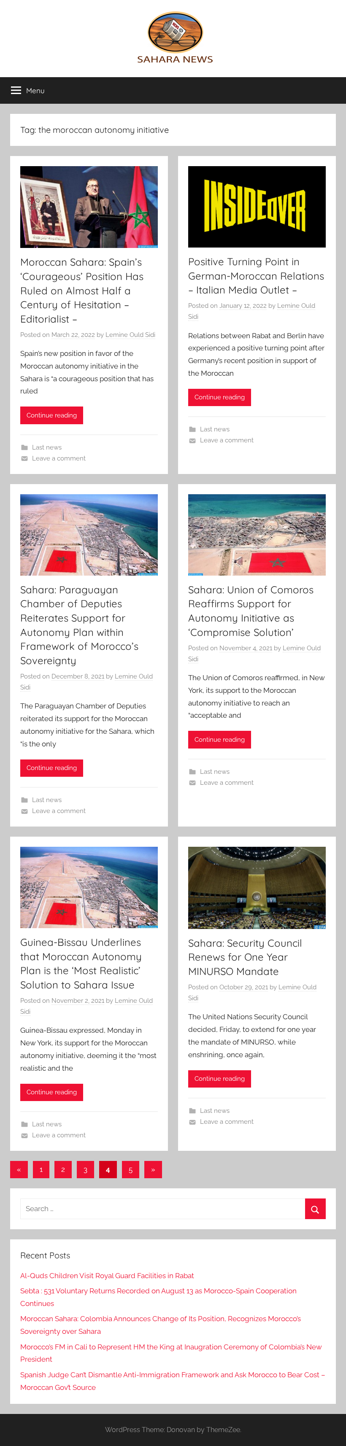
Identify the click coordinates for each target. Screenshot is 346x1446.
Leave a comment (59, 458)
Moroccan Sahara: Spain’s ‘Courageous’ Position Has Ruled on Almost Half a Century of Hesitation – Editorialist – (81, 290)
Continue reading (52, 415)
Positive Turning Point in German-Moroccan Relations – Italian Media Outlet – (256, 275)
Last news (47, 447)
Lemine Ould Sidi (130, 335)
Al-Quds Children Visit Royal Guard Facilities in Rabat (107, 1275)
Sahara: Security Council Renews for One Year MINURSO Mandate (245, 957)
